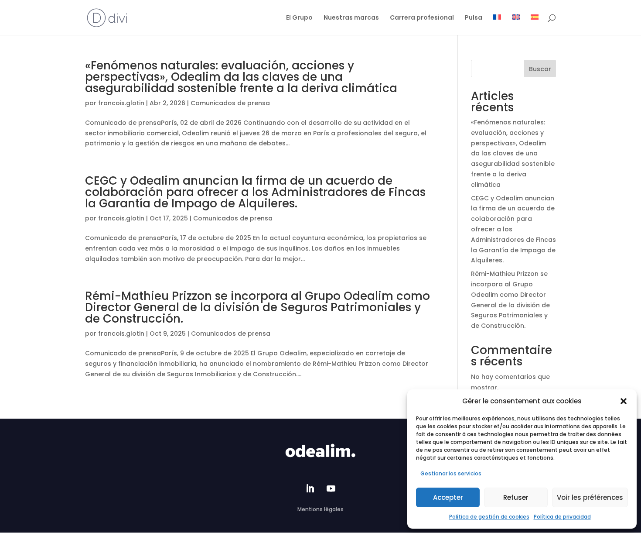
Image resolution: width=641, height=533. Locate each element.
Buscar (540, 69)
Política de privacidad (562, 516)
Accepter (448, 497)
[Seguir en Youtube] (331, 488)
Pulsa (473, 18)
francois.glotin (121, 103)
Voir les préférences (590, 497)
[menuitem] (497, 17)
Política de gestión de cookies (489, 516)
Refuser (515, 497)
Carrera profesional (422, 18)
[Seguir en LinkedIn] (310, 488)
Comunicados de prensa (230, 103)
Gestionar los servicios (450, 473)
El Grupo (299, 18)
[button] (623, 401)
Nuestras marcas (351, 18)
